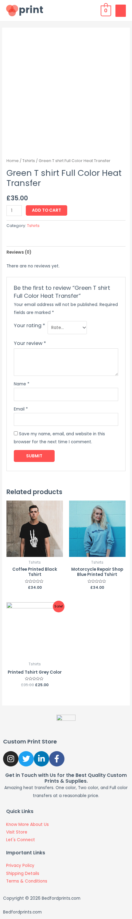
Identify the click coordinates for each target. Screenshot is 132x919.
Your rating (29, 325)
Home (12, 160)
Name (21, 384)
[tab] (66, 252)
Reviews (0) (18, 252)
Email (21, 409)
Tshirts (28, 160)
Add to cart (46, 210)
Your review (30, 343)
